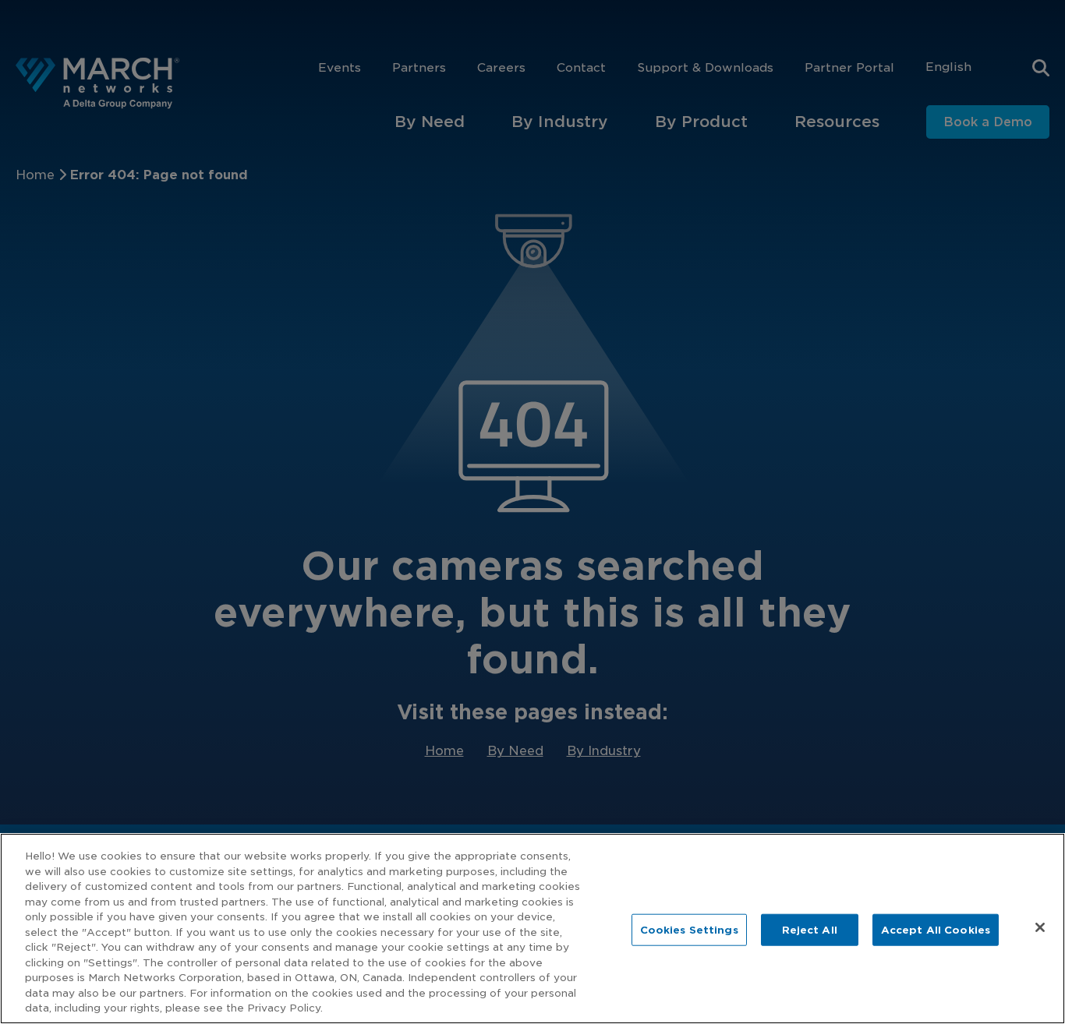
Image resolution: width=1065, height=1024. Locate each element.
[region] (532, 928)
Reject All (809, 929)
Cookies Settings (689, 929)
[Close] (1040, 927)
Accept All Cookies (935, 929)
